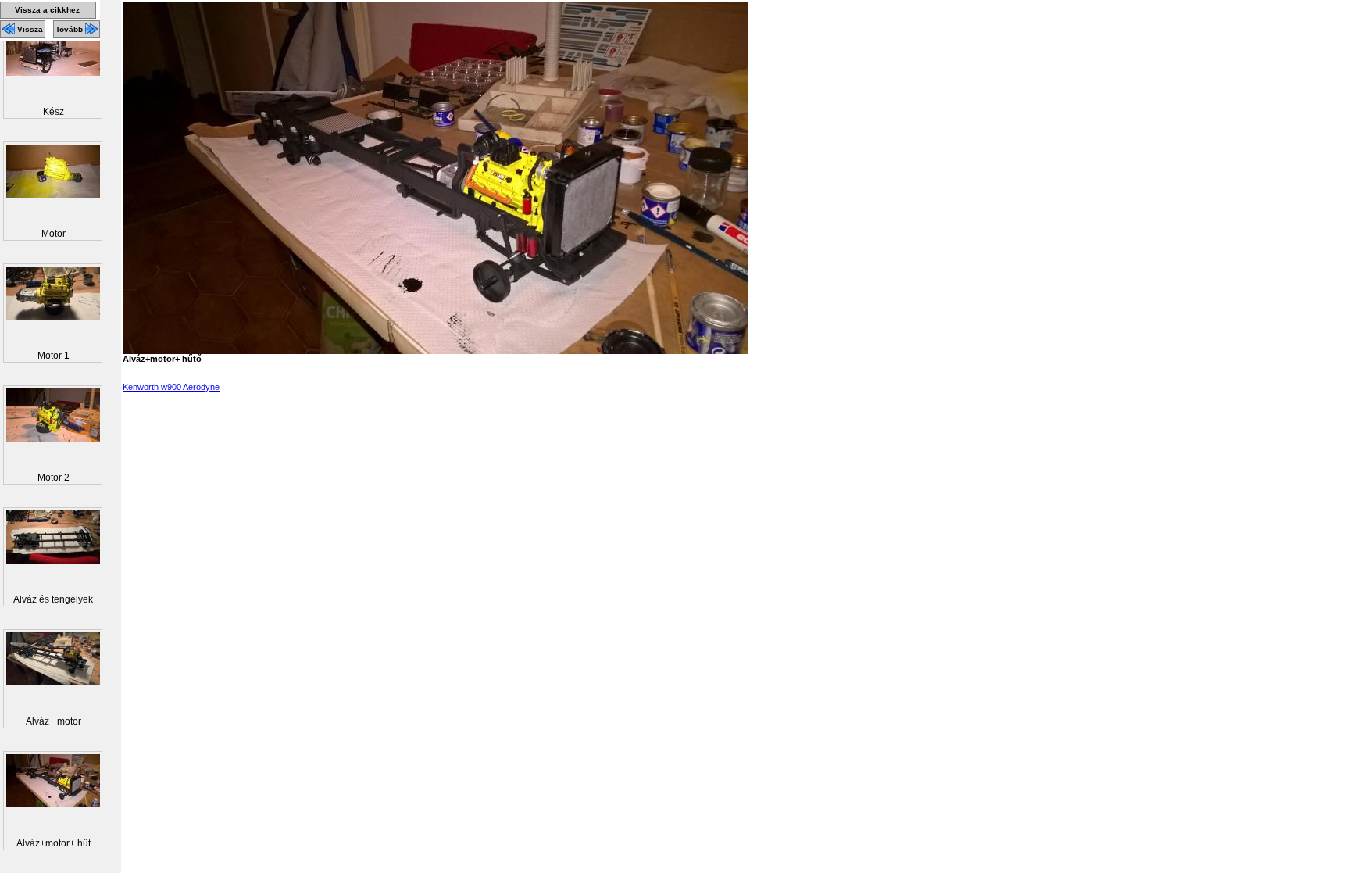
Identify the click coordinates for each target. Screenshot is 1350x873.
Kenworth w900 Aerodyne (171, 387)
